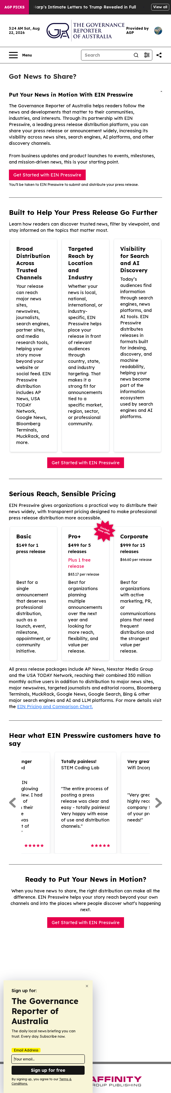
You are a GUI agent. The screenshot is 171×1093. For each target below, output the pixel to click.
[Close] (87, 986)
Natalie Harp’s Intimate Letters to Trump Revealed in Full (76, 7)
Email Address (26, 1050)
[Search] (136, 55)
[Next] (158, 803)
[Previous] (12, 803)
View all (160, 7)
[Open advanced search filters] (146, 55)
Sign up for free (48, 1070)
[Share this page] (159, 55)
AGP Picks (14, 7)
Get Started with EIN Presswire (47, 175)
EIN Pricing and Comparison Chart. (55, 706)
